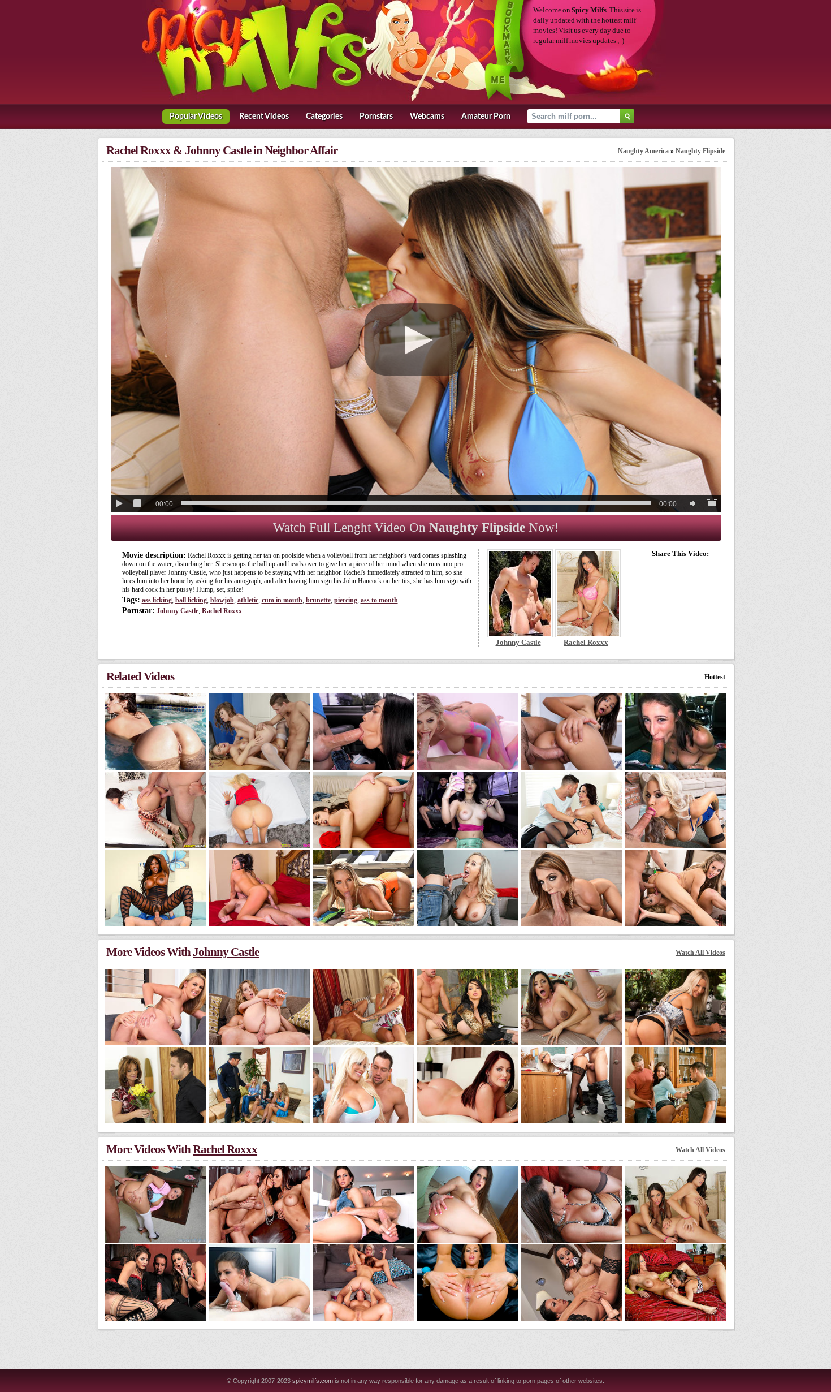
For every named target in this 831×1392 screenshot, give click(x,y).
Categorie (324, 116)
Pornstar (376, 116)
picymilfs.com (312, 1380)
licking (157, 600)
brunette (318, 600)
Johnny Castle (177, 611)
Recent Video (264, 116)
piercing (345, 600)
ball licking (191, 600)
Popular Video (196, 116)
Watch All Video (700, 952)
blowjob (222, 600)
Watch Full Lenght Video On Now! (416, 527)
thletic (247, 600)
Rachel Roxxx (222, 611)
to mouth (379, 600)
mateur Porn (485, 116)
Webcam (427, 116)
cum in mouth (282, 600)
